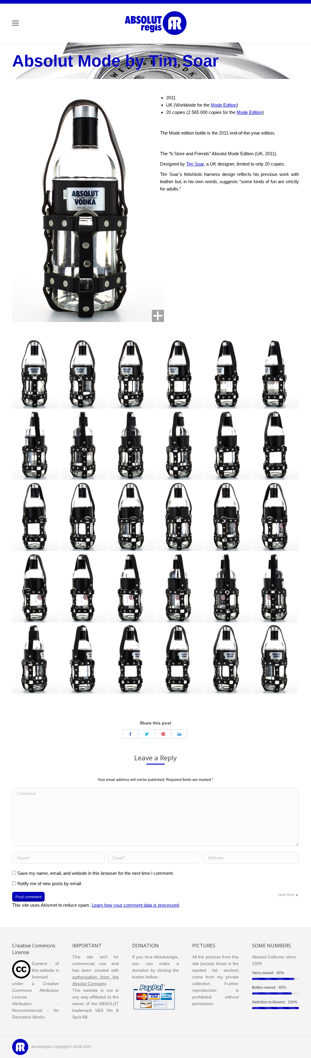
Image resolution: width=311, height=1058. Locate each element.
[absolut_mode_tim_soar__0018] (35, 516)
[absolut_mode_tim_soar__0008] (227, 587)
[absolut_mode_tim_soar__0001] (275, 658)
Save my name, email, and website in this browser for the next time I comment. (95, 873)
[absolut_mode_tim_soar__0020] (227, 445)
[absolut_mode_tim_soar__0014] (227, 516)
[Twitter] (146, 733)
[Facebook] (130, 733)
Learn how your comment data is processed (135, 905)
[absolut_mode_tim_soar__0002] (227, 658)
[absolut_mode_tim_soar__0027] (179, 374)
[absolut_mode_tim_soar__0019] (275, 445)
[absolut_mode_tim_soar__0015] (179, 516)
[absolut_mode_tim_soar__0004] (131, 658)
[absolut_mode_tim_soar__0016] (131, 516)
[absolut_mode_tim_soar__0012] (35, 587)
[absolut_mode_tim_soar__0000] (35, 374)
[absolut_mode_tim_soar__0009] (179, 587)
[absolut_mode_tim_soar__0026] (227, 374)
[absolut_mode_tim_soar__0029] (83, 374)
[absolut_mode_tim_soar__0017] (83, 516)
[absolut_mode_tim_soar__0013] (275, 516)
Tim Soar (195, 163)
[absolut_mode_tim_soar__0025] (275, 374)
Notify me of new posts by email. (49, 883)
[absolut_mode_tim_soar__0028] (131, 374)
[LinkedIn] (179, 733)
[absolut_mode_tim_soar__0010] (131, 587)
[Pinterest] (163, 733)
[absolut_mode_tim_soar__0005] (83, 658)
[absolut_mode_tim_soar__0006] (35, 658)
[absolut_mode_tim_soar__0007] (275, 587)
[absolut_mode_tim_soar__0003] (179, 658)
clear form (286, 895)
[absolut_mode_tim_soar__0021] (179, 445)
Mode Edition (224, 105)
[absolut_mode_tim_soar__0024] (35, 445)
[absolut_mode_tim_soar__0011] (83, 587)
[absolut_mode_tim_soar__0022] (131, 445)
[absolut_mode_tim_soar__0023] (83, 445)
